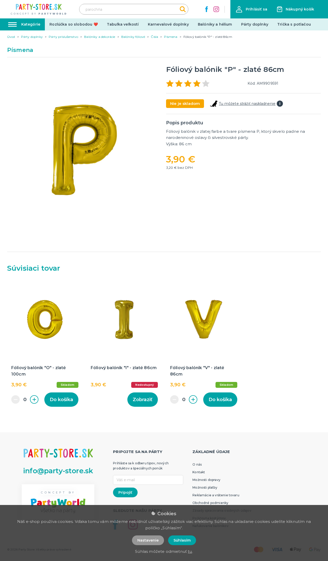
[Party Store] (39, 9)
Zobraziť (142, 399)
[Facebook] (206, 9)
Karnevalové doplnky (168, 24)
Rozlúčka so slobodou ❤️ (73, 24)
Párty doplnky (254, 24)
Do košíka (61, 399)
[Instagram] (216, 9)
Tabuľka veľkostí (123, 24)
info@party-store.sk (58, 471)
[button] (251, 9)
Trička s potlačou (294, 24)
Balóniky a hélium (215, 24)
